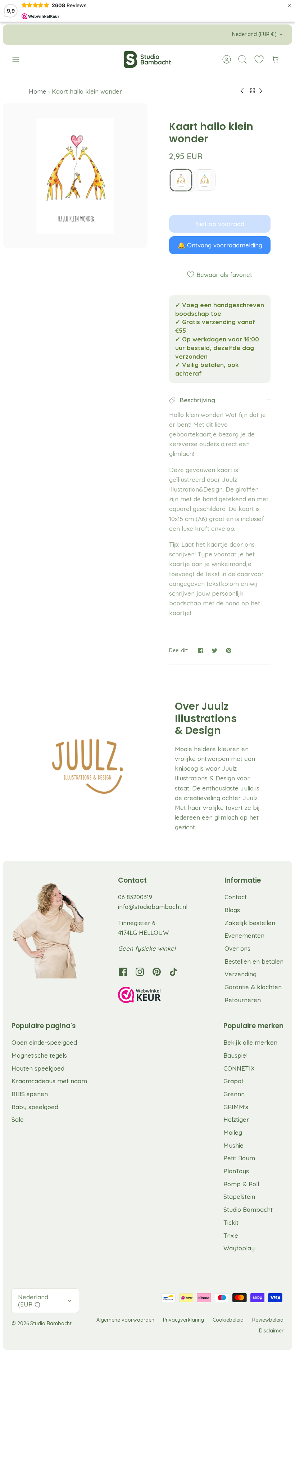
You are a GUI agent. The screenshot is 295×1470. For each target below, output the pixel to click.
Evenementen (244, 935)
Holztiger (236, 1119)
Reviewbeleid (267, 1320)
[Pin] (229, 650)
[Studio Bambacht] (147, 59)
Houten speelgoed (38, 1068)
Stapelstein (239, 1196)
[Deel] (201, 650)
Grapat (233, 1081)
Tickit (231, 1222)
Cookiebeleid (228, 1320)
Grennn (234, 1094)
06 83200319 (135, 897)
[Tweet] (215, 650)
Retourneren (242, 1000)
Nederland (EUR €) (254, 34)
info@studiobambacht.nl (152, 906)
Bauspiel (235, 1055)
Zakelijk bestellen (249, 923)
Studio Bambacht (248, 1209)
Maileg (232, 1132)
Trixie (230, 1235)
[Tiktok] (173, 972)
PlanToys (236, 1171)
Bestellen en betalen (253, 961)
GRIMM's (235, 1107)
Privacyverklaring (183, 1320)
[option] (75, 175)
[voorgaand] (85, 34)
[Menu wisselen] (19, 59)
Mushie (233, 1145)
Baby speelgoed (35, 1107)
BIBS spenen (30, 1094)
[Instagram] (139, 972)
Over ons (237, 948)
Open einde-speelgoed (44, 1042)
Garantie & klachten (253, 987)
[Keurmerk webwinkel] (154, 996)
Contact (235, 897)
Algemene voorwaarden (125, 1320)
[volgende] (210, 34)
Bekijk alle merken (250, 1042)
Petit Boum (239, 1158)
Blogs (232, 910)
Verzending (240, 974)
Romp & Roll (241, 1184)
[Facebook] (122, 972)
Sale (18, 1119)
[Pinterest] (156, 972)
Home (38, 91)
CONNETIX (239, 1068)
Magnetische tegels (39, 1055)
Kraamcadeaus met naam (49, 1081)
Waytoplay (239, 1248)
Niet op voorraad (219, 224)
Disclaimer (271, 1330)
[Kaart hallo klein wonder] (181, 180)
